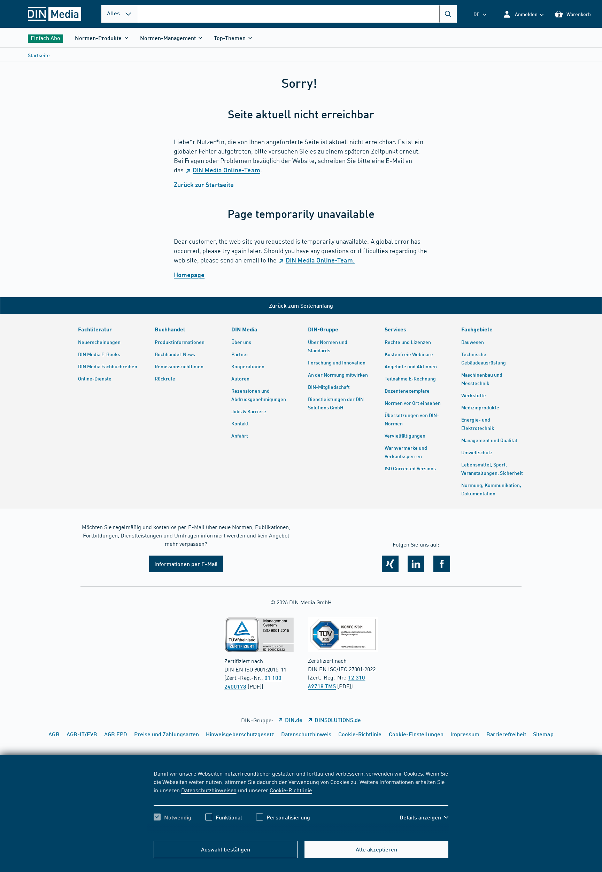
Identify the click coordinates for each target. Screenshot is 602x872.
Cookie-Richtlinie (291, 790)
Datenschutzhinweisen (208, 790)
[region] (301, 801)
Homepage (189, 274)
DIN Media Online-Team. (320, 260)
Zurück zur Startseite (204, 184)
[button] (523, 14)
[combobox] (297, 14)
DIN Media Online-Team (226, 170)
